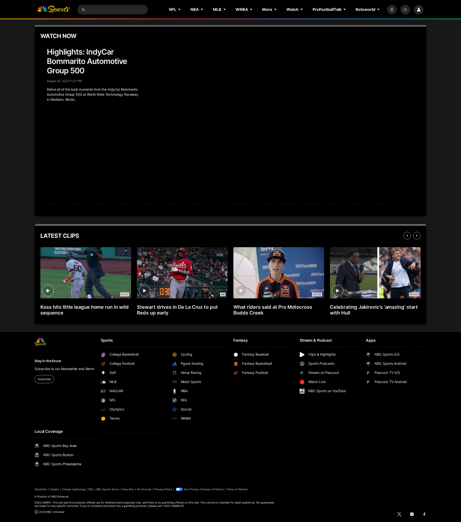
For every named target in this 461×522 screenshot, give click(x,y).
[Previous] (407, 235)
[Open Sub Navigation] (179, 9)
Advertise (41, 489)
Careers (54, 489)
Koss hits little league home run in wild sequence (84, 310)
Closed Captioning (73, 489)
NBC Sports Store (107, 489)
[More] (392, 9)
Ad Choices (144, 489)
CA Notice (217, 489)
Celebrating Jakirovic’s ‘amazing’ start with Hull (374, 310)
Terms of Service (237, 489)
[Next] (417, 235)
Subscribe (44, 379)
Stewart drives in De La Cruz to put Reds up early (177, 310)
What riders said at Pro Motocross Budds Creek (272, 310)
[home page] (53, 9)
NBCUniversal (60, 496)
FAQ (90, 489)
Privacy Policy (163, 489)
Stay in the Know (48, 361)
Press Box (127, 489)
